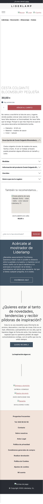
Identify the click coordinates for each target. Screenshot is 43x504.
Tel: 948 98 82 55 (21, 422)
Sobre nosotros (21, 433)
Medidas (5, 161)
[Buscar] (21, 12)
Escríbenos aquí (21, 280)
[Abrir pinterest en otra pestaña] (32, 359)
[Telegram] (32, 83)
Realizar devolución (21, 456)
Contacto (21, 428)
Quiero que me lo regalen (12, 179)
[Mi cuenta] (29, 12)
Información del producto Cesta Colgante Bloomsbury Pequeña (21, 167)
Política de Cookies (21, 461)
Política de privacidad (21, 444)
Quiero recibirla (21, 345)
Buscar (36, 234)
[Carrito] (37, 12)
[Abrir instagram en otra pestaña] (21, 359)
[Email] (39, 83)
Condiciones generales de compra (21, 450)
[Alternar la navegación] (3, 12)
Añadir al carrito (24, 108)
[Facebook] (26, 83)
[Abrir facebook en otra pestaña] (10, 359)
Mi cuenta (21, 472)
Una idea (5, 173)
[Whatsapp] (29, 83)
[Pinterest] (36, 83)
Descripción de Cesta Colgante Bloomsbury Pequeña (21, 140)
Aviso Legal (21, 439)
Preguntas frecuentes (21, 416)
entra (27, 1)
